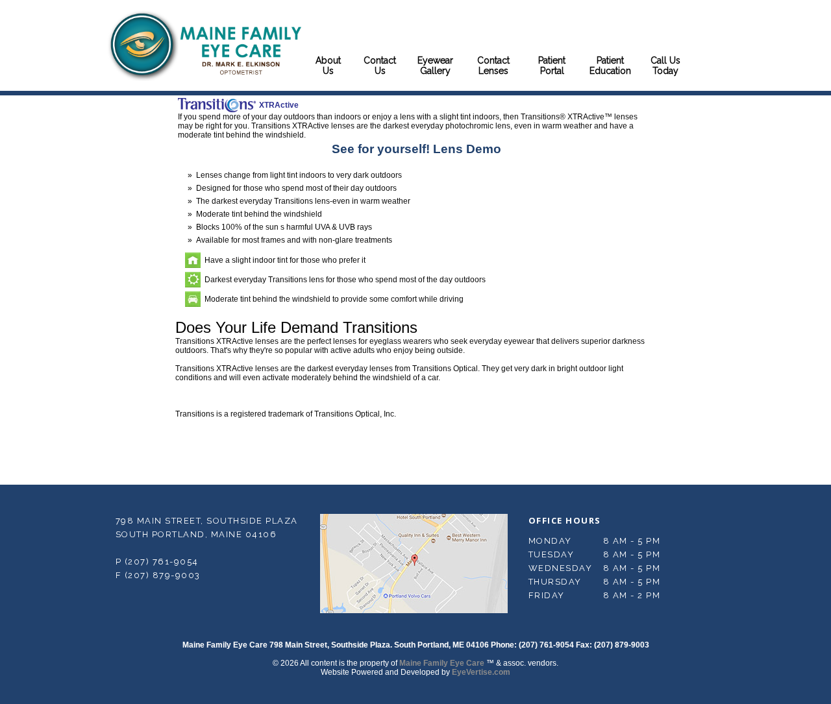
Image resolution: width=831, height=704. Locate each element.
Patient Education (610, 65)
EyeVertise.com (481, 672)
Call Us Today (665, 65)
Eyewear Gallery (435, 65)
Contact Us (380, 65)
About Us (328, 65)
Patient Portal (551, 65)
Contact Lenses (493, 65)
